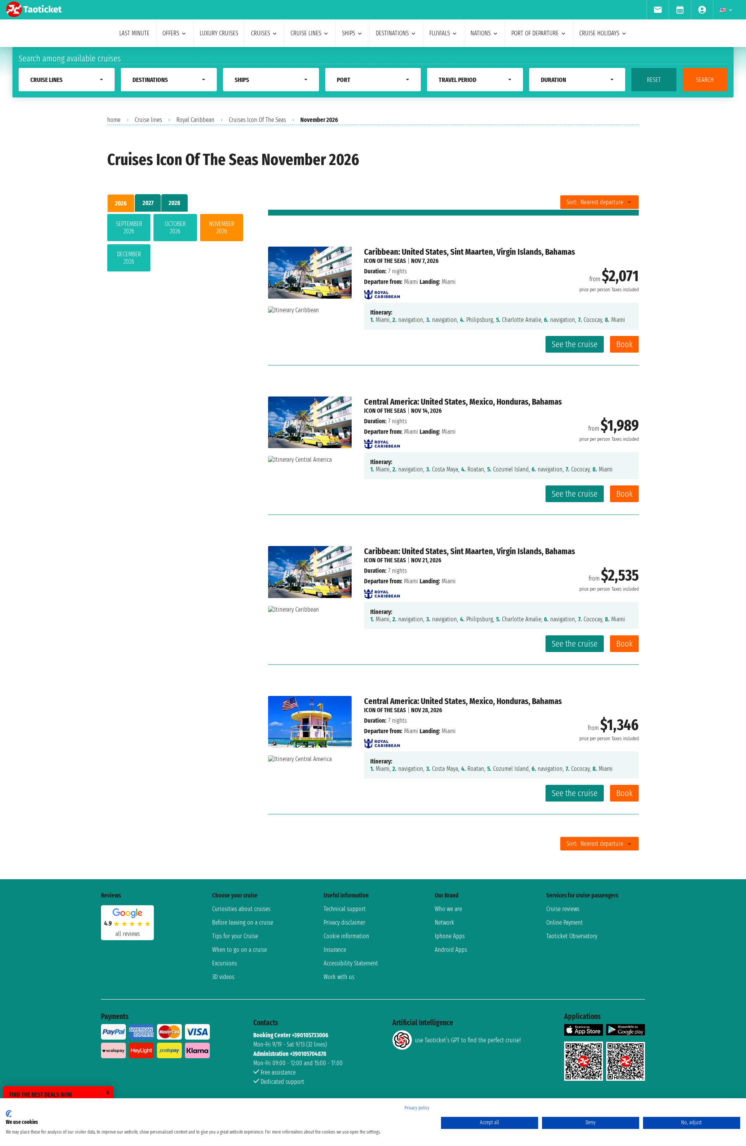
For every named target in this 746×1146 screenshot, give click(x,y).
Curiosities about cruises (241, 909)
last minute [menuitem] (134, 33)
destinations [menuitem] (392, 33)
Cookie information (346, 936)
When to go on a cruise (239, 949)
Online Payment (564, 922)
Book (624, 344)
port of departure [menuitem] (535, 33)
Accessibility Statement (351, 963)
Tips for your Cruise (235, 936)
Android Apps (451, 949)
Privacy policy (416, 1108)
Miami (411, 281)
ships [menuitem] (348, 33)
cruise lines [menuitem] (306, 33)
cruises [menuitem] (260, 33)
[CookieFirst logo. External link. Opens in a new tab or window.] (9, 1113)
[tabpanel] (175, 244)
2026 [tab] (121, 203)
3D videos (223, 977)
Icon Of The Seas (385, 260)
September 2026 (129, 227)
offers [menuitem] (170, 33)
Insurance (335, 949)
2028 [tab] (174, 203)
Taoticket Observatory (571, 936)
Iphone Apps (450, 936)
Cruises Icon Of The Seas (257, 119)
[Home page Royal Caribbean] (382, 292)
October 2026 (175, 227)
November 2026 (221, 227)
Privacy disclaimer (344, 922)
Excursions (224, 963)
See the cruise (575, 344)
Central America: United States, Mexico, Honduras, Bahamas (463, 401)
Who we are (448, 909)
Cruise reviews (562, 909)
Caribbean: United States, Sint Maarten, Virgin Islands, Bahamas (469, 252)
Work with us (339, 977)
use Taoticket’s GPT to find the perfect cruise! (468, 1040)
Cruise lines (148, 119)
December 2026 (129, 257)
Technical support (345, 909)
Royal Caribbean (195, 119)
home (113, 119)
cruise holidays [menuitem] (599, 33)
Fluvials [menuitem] (439, 33)
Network (444, 922)
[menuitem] (658, 9)
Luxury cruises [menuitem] (219, 33)
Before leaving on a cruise (242, 922)
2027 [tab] (148, 203)
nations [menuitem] (481, 33)
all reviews (127, 933)
